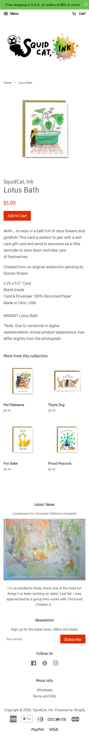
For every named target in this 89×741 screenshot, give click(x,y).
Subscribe (72, 639)
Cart (81, 13)
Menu (14, 13)
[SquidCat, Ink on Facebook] (33, 664)
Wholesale (44, 690)
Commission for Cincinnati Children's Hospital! (44, 513)
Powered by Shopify (70, 710)
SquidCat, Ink (43, 710)
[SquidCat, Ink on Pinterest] (44, 664)
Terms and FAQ (44, 696)
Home (7, 83)
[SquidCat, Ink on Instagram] (55, 664)
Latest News (44, 504)
